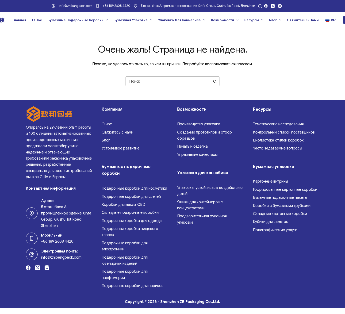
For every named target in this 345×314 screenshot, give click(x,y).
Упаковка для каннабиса (179, 20)
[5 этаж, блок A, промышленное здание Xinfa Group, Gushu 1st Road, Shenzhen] (135, 6)
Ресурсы (251, 20)
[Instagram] (280, 6)
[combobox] (168, 81)
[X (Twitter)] (273, 6)
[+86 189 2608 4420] (97, 6)
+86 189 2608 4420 (116, 6)
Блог (273, 20)
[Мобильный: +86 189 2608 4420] (32, 238)
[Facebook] (266, 6)
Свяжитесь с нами (303, 20)
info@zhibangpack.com (75, 6)
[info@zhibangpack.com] (53, 6)
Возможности (222, 20)
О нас (37, 20)
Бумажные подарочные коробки (76, 20)
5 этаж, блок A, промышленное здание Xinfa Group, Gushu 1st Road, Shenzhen (198, 6)
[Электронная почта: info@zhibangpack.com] (32, 254)
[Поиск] (260, 6)
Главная (19, 20)
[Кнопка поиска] (214, 81)
